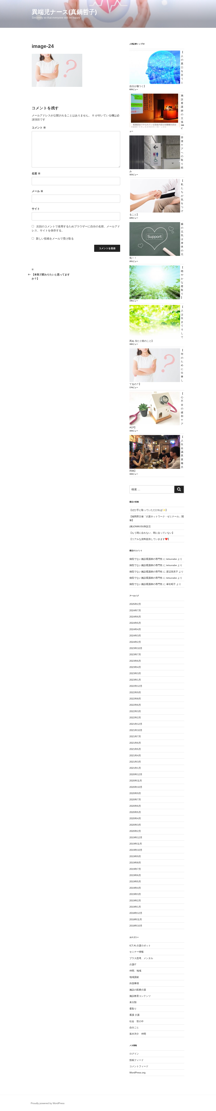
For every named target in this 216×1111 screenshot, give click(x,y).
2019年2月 (135, 900)
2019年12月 (135, 837)
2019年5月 (135, 881)
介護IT (132, 964)
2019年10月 (135, 850)
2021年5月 (135, 749)
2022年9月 (135, 692)
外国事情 (134, 983)
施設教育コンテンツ (140, 996)
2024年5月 (135, 623)
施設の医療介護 (137, 989)
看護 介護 (134, 1015)
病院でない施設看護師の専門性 (146, 559)
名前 (36, 173)
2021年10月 (135, 730)
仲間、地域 (135, 970)
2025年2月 (135, 604)
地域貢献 (134, 977)
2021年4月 (135, 755)
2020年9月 (135, 793)
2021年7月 (135, 736)
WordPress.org (137, 1072)
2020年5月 (135, 812)
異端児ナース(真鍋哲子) (64, 11)
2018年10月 (135, 925)
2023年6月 (135, 660)
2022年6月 (135, 705)
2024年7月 (135, 610)
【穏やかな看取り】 (182, 282)
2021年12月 (135, 724)
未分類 (133, 1002)
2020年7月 (135, 799)
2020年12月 (135, 774)
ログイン (134, 1053)
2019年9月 (135, 856)
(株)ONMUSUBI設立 (140, 526)
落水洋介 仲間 (137, 1033)
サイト (36, 208)
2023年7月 (135, 654)
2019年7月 (135, 869)
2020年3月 (135, 824)
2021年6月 (135, 742)
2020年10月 (135, 787)
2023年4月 (135, 667)
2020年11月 (135, 780)
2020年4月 (135, 818)
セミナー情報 (136, 951)
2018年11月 (135, 919)
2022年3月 (135, 711)
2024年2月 (135, 642)
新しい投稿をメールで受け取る (55, 238)
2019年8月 (135, 862)
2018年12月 (135, 913)
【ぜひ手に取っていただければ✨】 (148, 510)
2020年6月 (135, 806)
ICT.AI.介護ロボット (140, 945)
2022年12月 (135, 686)
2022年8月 (135, 698)
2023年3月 (135, 673)
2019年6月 (135, 875)
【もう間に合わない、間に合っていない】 (151, 532)
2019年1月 (135, 906)
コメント (39, 127)
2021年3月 (135, 761)
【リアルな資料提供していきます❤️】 (149, 539)
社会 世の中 (136, 1021)
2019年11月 (135, 843)
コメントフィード (138, 1066)
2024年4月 (135, 629)
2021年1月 (135, 768)
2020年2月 (135, 831)
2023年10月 (135, 648)
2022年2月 (135, 717)
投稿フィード (136, 1060)
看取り (133, 1008)
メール (37, 191)
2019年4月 (135, 888)
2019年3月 (135, 894)
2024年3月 (135, 635)
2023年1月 (135, 679)
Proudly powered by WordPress (47, 1103)
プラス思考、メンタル (141, 958)
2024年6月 (135, 616)
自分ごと (134, 1027)
